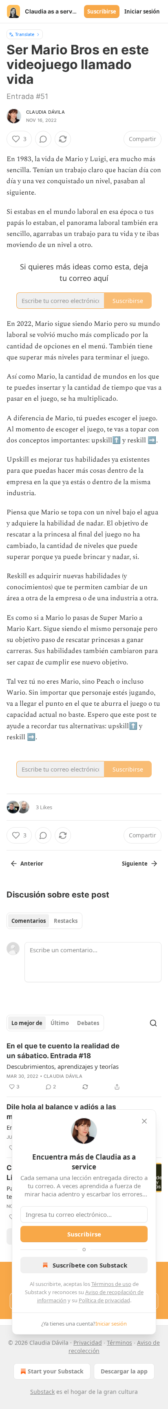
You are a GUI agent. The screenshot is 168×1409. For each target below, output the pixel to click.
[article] (84, 1066)
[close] (144, 1121)
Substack (42, 1392)
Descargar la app (124, 1371)
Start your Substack (56, 1371)
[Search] (153, 1023)
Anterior (31, 863)
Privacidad (87, 1342)
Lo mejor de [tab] (26, 1023)
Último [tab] (60, 1023)
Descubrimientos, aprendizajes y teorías (63, 1066)
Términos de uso (111, 1284)
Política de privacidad (104, 1300)
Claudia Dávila (45, 112)
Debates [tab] (88, 1023)
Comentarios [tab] (28, 920)
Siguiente (135, 863)
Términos (119, 1342)
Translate (24, 34)
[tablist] (44, 921)
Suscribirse (101, 11)
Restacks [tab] (65, 920)
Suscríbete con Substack (90, 1265)
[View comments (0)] (43, 139)
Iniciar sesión (142, 11)
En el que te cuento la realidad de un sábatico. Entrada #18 (63, 1051)
